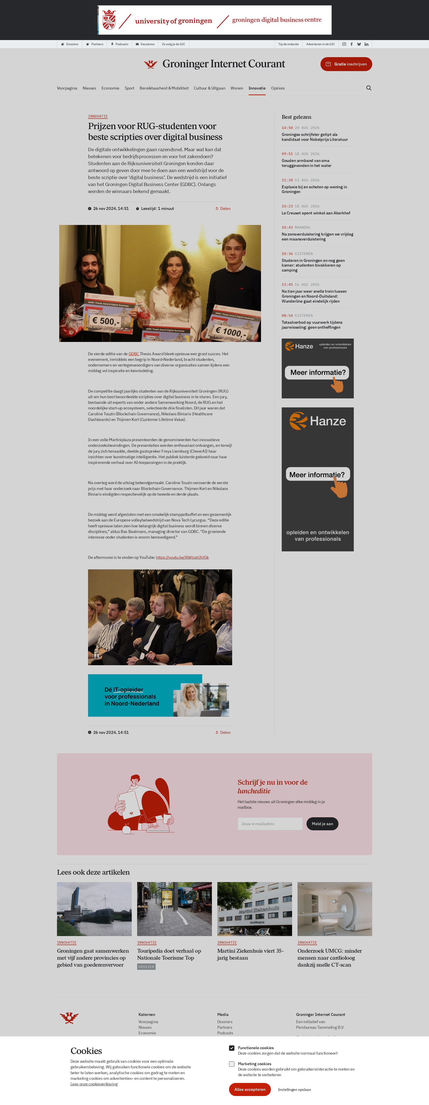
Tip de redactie (288, 44)
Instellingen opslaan (294, 1089)
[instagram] (344, 44)
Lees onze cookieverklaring (94, 1084)
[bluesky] (359, 44)
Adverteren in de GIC (320, 44)
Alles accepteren (250, 1089)
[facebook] (351, 44)
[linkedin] (366, 44)
